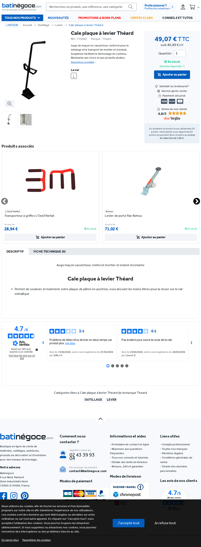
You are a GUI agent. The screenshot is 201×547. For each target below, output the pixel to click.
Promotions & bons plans (99, 18)
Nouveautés (58, 18)
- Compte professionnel (175, 444)
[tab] (15, 251)
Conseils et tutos (177, 18)
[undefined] (36, 349)
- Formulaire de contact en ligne (129, 444)
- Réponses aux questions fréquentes (126, 451)
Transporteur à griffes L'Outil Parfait (29, 216)
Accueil (27, 25)
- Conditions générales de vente (176, 460)
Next (194, 200)
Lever (59, 25)
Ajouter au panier (175, 74)
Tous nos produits (20, 18)
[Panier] (194, 7)
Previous (2, 200)
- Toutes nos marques (173, 449)
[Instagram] (15, 496)
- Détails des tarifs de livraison (128, 462)
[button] (36, 540)
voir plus (70, 343)
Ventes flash (142, 18)
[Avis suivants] (191, 343)
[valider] (131, 7)
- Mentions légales (171, 453)
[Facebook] (5, 496)
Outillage (43, 25)
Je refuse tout (165, 523)
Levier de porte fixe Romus (123, 216)
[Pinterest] (26, 496)
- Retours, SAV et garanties (126, 466)
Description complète (82, 62)
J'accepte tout (129, 523)
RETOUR (13, 25)
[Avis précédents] (43, 343)
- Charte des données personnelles (173, 468)
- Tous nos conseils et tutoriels (129, 457)
